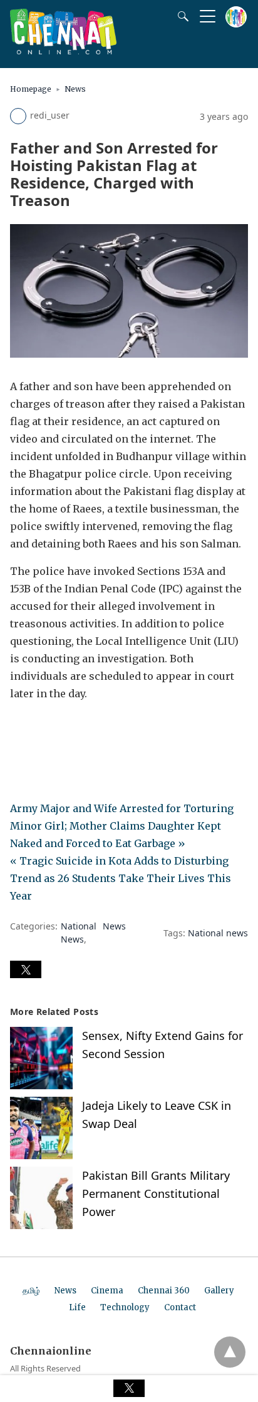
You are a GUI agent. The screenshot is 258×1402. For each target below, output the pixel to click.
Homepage (30, 89)
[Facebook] (20, 728)
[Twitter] (40, 728)
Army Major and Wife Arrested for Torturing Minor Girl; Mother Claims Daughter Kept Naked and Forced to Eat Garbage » (122, 826)
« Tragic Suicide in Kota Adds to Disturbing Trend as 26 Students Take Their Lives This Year (120, 878)
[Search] (180, 16)
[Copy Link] (80, 728)
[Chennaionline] (63, 50)
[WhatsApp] (60, 728)
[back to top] (229, 1352)
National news (218, 933)
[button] (25, 969)
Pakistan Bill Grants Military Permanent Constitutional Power (156, 1193)
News (75, 89)
